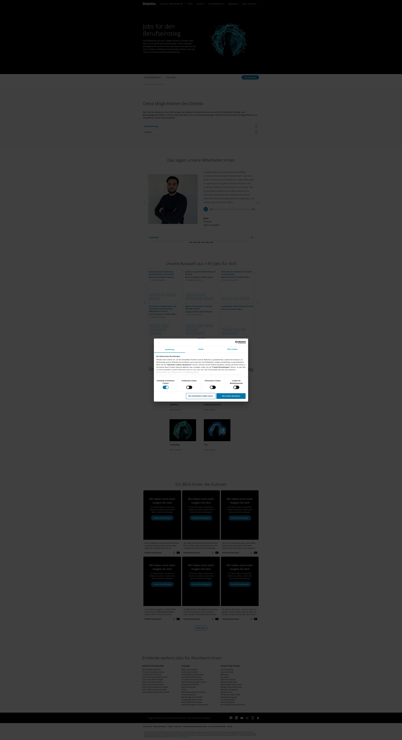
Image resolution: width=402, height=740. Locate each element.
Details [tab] (201, 349)
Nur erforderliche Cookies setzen (200, 396)
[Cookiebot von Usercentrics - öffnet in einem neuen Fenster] (236, 342)
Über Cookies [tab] (232, 349)
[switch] (189, 387)
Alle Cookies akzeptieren (231, 396)
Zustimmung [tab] (169, 349)
